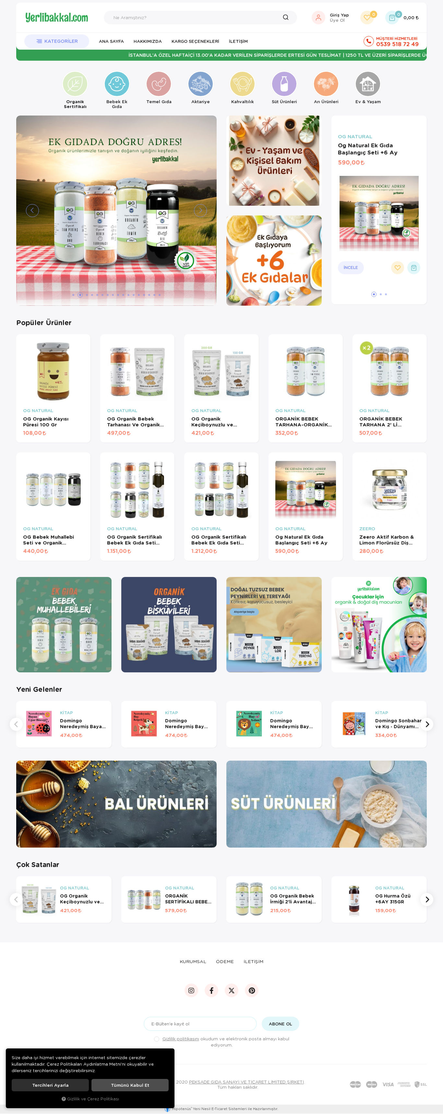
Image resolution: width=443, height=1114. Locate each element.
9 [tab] (118, 295)
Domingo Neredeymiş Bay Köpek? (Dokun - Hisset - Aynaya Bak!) (185, 723)
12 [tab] (134, 295)
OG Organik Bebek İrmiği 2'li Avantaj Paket (292, 899)
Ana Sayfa (111, 41)
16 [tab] (154, 295)
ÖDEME (225, 961)
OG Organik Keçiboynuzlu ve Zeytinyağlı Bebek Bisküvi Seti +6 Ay (214, 421)
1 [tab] (73, 295)
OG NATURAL (355, 136)
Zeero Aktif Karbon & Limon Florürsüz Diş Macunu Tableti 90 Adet (389, 539)
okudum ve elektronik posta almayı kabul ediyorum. (225, 1041)
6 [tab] (102, 295)
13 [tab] (139, 295)
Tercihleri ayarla (50, 1085)
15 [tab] (149, 295)
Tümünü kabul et (130, 1085)
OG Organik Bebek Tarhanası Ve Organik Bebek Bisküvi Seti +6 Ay (134, 421)
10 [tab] (123, 295)
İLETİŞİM (253, 961)
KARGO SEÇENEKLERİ (195, 41)
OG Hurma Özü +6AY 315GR (393, 899)
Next (426, 724)
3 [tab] (85, 295)
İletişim (238, 41)
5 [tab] (97, 295)
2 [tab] (78, 295)
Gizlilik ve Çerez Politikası (93, 1098)
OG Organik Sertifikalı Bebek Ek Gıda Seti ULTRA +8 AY (218, 539)
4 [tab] (92, 295)
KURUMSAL (193, 961)
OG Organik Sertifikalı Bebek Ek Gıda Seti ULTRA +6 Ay (134, 539)
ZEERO (367, 528)
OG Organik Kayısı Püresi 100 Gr (45, 421)
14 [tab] (144, 295)
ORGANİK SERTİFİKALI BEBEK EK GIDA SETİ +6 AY (188, 899)
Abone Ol (280, 1024)
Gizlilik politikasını (180, 1038)
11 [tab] (128, 295)
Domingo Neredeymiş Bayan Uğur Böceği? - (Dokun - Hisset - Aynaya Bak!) (82, 723)
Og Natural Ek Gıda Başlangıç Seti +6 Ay (368, 149)
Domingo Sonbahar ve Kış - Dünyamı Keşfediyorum (398, 723)
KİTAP (66, 713)
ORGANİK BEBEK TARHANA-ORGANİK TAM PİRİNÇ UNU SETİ (303, 421)
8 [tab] (113, 295)
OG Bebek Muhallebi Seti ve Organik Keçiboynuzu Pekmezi (50, 539)
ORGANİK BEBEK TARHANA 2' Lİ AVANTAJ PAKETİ (381, 421)
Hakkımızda (148, 41)
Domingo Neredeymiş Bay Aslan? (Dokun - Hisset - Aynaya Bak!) (289, 723)
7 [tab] (108, 295)
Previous (16, 724)
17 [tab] (160, 295)
